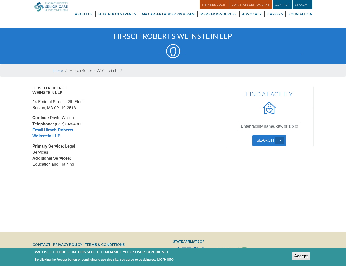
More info (165, 259)
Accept (301, 256)
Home (58, 70)
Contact (282, 4)
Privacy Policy (67, 244)
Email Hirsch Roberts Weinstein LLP (52, 133)
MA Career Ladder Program (168, 14)
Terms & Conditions (105, 244)
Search (265, 140)
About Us (84, 14)
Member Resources (218, 14)
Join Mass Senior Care (251, 4)
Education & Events (117, 14)
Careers (275, 14)
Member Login (214, 4)
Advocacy (252, 14)
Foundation (300, 14)
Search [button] (301, 4)
